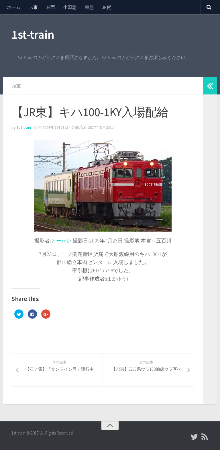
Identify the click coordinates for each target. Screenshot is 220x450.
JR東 (33, 7)
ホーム (14, 7)
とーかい (61, 240)
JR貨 (106, 7)
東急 (89, 7)
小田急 (70, 7)
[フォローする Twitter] (194, 437)
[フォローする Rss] (205, 437)
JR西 (50, 7)
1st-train (32, 34)
